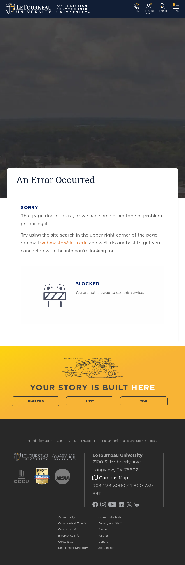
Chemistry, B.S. (67, 440)
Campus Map (113, 478)
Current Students (109, 517)
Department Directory (73, 547)
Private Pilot (89, 440)
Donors (103, 541)
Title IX (81, 523)
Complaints (65, 523)
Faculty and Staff (110, 523)
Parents (103, 535)
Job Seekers (106, 547)
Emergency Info (68, 535)
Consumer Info (68, 529)
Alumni (102, 529)
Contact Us (65, 541)
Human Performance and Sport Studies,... (129, 440)
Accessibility (66, 517)
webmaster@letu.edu (64, 243)
